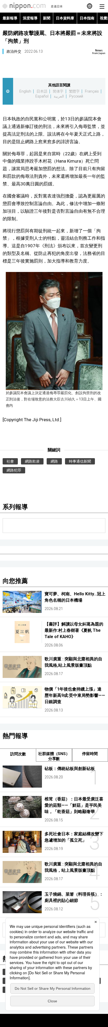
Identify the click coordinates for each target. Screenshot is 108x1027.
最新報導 (10, 18)
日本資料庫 (65, 18)
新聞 (46, 18)
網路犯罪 (14, 470)
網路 (54, 461)
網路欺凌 (32, 461)
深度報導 (30, 18)
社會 (10, 461)
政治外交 (14, 51)
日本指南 (87, 18)
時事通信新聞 (80, 461)
